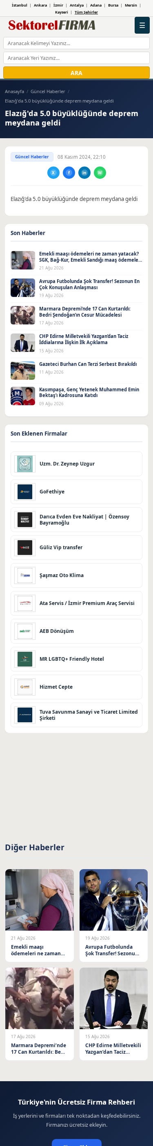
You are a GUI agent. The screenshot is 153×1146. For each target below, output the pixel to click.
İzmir (58, 5)
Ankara (40, 5)
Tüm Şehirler (86, 12)
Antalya (77, 5)
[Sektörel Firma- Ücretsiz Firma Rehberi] (53, 25)
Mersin (131, 5)
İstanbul (19, 5)
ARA (76, 73)
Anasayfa (14, 91)
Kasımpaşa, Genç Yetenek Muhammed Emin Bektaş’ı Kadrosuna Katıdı (89, 392)
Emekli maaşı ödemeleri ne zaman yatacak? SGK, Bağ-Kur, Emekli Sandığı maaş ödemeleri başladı (90, 260)
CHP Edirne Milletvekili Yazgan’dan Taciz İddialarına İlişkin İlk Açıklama (83, 339)
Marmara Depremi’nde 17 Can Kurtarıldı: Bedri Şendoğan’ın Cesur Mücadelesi (85, 312)
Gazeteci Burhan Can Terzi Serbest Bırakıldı (88, 364)
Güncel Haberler (48, 91)
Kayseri (61, 12)
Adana (96, 5)
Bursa (113, 5)
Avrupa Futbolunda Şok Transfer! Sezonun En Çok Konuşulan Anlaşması (89, 284)
